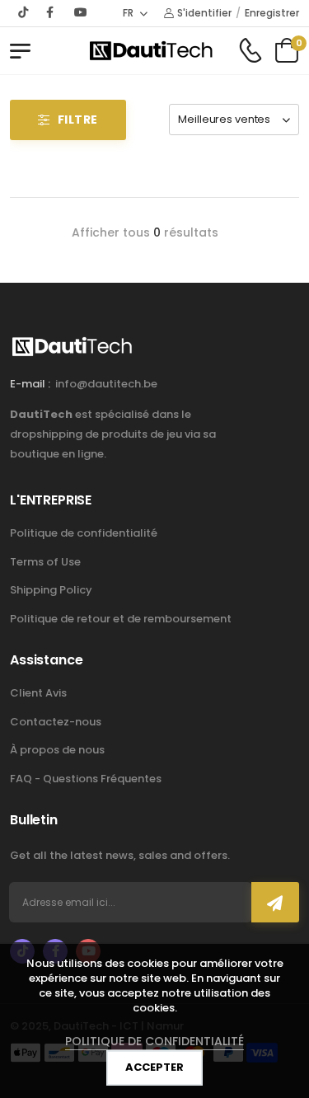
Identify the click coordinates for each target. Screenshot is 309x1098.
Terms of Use (45, 562)
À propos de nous (57, 750)
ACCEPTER (154, 1067)
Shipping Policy (51, 590)
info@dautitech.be (106, 384)
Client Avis (38, 693)
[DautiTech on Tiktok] (24, 12)
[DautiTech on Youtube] (80, 12)
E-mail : (30, 384)
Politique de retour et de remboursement (121, 618)
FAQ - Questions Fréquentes (86, 778)
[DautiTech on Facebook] (52, 12)
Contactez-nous (55, 722)
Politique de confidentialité (83, 533)
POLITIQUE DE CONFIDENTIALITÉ (154, 1041)
